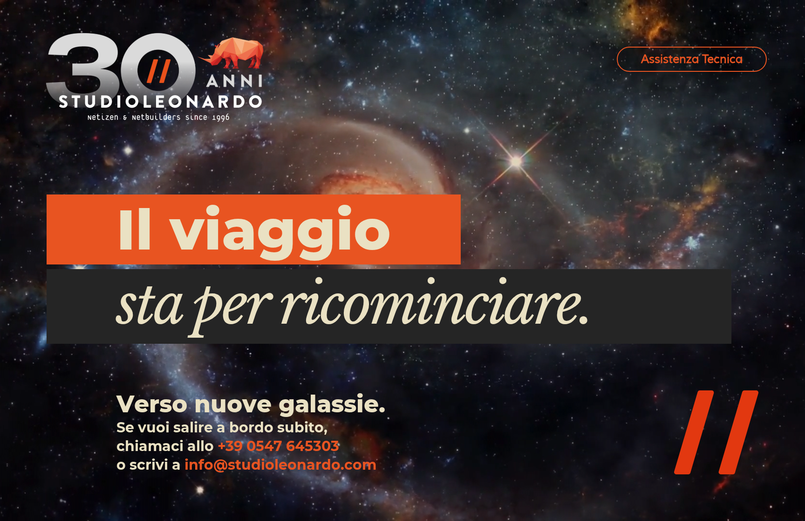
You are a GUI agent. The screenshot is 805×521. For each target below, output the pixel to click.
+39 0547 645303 (278, 446)
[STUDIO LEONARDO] (154, 77)
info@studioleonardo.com (280, 464)
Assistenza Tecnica (692, 59)
